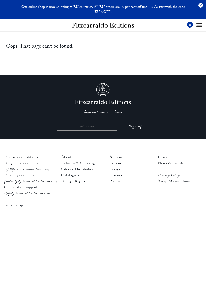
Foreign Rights (73, 181)
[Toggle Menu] (199, 25)
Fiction (115, 163)
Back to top (13, 205)
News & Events (171, 163)
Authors (116, 157)
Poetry (114, 181)
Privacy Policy (169, 175)
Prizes (163, 157)
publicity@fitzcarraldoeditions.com (30, 181)
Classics (115, 175)
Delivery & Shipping (78, 163)
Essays (114, 169)
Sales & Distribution (77, 169)
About (66, 157)
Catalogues (70, 175)
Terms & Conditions (174, 181)
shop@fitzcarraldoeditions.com (27, 193)
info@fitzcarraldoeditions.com (26, 169)
